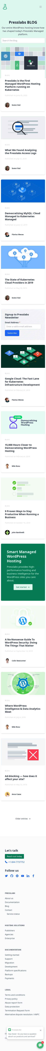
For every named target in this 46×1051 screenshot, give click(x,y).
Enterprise (10, 938)
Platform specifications (15, 970)
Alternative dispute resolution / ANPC (22, 1014)
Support (9, 958)
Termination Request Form (17, 1010)
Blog (7, 906)
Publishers (10, 930)
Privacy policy (11, 998)
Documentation (12, 902)
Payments (9, 978)
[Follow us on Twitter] (6, 875)
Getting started (12, 955)
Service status (13, 914)
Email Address (12, 322)
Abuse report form (13, 1002)
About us (9, 898)
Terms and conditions (15, 995)
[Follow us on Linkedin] (27, 875)
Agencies (9, 934)
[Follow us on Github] (11, 875)
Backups (9, 974)
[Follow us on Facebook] (33, 875)
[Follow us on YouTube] (22, 875)
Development (11, 966)
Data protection (12, 1006)
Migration (9, 962)
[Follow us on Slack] (17, 875)
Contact (8, 910)
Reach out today (14, 856)
